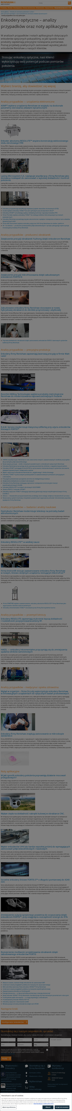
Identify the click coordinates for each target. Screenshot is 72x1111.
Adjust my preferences (9, 1107)
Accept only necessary (62, 1107)
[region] (36, 1102)
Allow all (48, 1107)
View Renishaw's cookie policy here (43, 1103)
